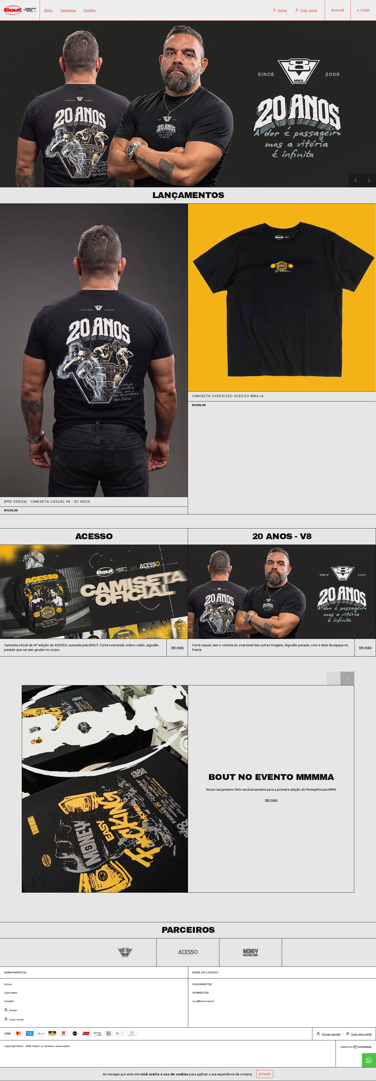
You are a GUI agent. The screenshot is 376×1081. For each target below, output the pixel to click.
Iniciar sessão (331, 1034)
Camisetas (68, 10)
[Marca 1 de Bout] (125, 952)
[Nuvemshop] (356, 1048)
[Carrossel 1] (188, 104)
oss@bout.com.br (203, 1001)
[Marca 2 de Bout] (188, 952)
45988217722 (200, 992)
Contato (89, 10)
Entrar (282, 10)
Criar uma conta (361, 1034)
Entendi (264, 1074)
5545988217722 (202, 984)
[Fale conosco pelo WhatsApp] (369, 1060)
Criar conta (308, 10)
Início (48, 10)
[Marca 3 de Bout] (250, 952)
